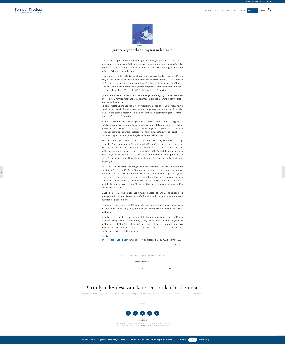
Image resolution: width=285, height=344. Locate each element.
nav (144, 255)
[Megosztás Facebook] (115, 268)
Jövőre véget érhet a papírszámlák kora (121, 239)
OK (193, 340)
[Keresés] (269, 10)
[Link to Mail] (270, 1)
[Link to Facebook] (264, 1)
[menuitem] (208, 10)
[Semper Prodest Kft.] (28, 10)
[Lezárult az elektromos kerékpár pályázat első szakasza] (1, 172)
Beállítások (203, 340)
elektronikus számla (130, 255)
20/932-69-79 (143, 326)
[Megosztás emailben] (169, 268)
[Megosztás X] (142, 268)
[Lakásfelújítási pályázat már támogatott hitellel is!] (283, 172)
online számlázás (156, 255)
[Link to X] (267, 1)
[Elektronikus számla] (142, 34)
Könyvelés (142, 46)
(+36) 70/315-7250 (256, 1)
